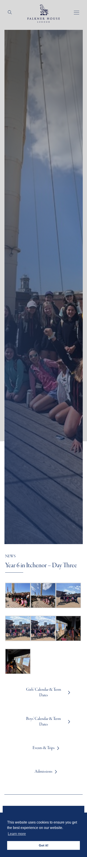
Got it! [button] (43, 845)
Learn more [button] (17, 834)
